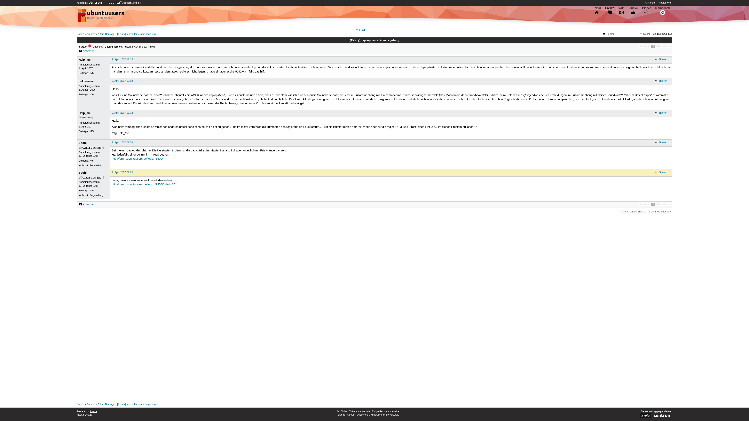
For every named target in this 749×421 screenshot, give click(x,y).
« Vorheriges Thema (634, 211)
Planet (646, 8)
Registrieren (665, 2)
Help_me (85, 60)
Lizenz (341, 414)
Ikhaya (633, 8)
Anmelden (650, 2)
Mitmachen (662, 8)
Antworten (88, 51)
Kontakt (351, 414)
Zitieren (663, 59)
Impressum (378, 414)
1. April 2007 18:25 (122, 59)
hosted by (83, 2)
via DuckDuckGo (662, 34)
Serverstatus (392, 414)
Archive (91, 34)
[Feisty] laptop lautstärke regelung (136, 34)
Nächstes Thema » (660, 211)
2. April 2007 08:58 (122, 142)
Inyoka (93, 411)
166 (92, 94)
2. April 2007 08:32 (122, 112)
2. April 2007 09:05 (122, 172)
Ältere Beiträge (106, 34)
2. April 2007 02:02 (122, 80)
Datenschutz (363, 414)
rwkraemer (86, 81)
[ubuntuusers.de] (101, 16)
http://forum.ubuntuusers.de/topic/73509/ (137, 159)
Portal (597, 8)
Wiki (621, 8)
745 (92, 160)
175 (92, 73)
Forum (609, 8)
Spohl (83, 143)
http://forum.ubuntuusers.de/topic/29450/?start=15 (143, 184)
